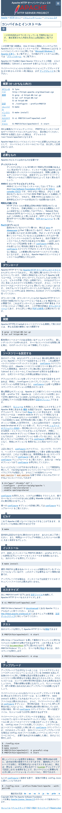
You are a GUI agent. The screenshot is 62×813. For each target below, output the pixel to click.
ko (48, 794)
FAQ (29, 808)
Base (30, 412)
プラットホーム (14, 56)
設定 (4, 104)
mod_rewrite (7, 475)
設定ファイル (37, 594)
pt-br (54, 794)
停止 (43, 648)
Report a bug (55, 808)
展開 (4, 95)
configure (41, 244)
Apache (4, 18)
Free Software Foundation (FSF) (26, 189)
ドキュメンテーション (32, 18)
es (34, 794)
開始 (47, 629)
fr (39, 794)
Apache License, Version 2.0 (23, 799)
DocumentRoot (17, 645)
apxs (48, 228)
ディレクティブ (18, 808)
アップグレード (47, 71)
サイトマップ (43, 808)
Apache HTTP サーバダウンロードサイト (42, 270)
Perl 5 (3, 225)
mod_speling (23, 475)
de (25, 794)
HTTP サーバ (15, 18)
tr (59, 794)
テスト (5, 124)
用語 (34, 808)
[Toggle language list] (3, 29)
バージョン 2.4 (50, 18)
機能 (25, 409)
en (30, 794)
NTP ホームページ (44, 219)
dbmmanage (12, 230)
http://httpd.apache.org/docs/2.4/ (16, 614)
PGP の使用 (38, 308)
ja (43, 794)
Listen (41, 767)
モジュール (18, 407)
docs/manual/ (32, 608)
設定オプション (43, 399)
